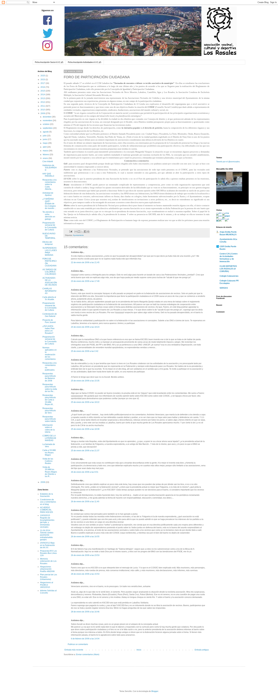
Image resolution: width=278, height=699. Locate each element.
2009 (43, 113)
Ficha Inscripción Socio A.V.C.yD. (49, 62)
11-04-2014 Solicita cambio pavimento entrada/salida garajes (46, 535)
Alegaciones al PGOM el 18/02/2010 (46, 584)
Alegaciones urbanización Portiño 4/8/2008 (47, 569)
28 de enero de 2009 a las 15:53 (85, 574)
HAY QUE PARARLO (48, 175)
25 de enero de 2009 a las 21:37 (85, 450)
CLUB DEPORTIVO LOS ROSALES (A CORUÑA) (228, 268)
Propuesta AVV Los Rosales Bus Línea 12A (48, 553)
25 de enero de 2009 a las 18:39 (85, 429)
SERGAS (224, 288)
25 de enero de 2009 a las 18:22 (85, 402)
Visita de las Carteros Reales (47, 461)
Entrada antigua (202, 650)
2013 (43, 98)
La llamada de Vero (48, 445)
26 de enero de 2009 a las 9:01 (84, 472)
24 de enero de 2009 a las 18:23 (85, 327)
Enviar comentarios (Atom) (87, 654)
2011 (43, 106)
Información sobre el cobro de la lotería (48, 428)
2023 (43, 79)
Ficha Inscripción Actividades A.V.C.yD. (85, 62)
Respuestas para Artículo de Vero (49, 410)
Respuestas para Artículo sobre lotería (49, 419)
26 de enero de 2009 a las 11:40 (85, 501)
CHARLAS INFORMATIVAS (49, 290)
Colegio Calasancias (229, 276)
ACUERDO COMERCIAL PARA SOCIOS (46, 509)
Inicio (139, 650)
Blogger (154, 691)
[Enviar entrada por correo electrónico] (71, 231)
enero (45, 158)
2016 (43, 87)
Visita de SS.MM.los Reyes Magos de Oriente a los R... (49, 472)
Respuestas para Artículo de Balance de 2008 (49, 377)
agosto (46, 132)
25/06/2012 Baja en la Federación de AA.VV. (47, 545)
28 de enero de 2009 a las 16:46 (85, 612)
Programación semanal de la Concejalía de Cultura (49, 226)
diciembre (47, 117)
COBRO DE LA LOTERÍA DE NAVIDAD (49, 438)
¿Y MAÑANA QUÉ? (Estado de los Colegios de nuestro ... (49, 203)
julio (45, 136)
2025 (43, 76)
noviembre (48, 120)
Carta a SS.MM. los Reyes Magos (49, 452)
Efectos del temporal (47, 243)
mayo (45, 143)
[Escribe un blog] (79, 231)
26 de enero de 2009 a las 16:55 (85, 536)
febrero (46, 154)
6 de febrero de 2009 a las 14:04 (85, 639)
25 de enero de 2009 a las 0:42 (84, 351)
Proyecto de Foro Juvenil (49, 321)
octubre (46, 124)
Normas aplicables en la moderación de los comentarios (49, 353)
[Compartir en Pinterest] (88, 231)
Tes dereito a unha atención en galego (48, 215)
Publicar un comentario (78, 644)
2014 (43, 94)
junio (45, 139)
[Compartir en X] (82, 231)
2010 (43, 110)
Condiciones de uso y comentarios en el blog (48, 501)
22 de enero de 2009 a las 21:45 (85, 262)
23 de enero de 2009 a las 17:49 (85, 281)
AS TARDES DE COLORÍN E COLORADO (49, 271)
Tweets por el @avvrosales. (228, 162)
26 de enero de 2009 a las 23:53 (85, 555)
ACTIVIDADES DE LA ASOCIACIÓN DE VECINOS (49, 281)
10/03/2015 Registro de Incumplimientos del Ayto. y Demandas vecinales (47, 521)
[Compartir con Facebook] (85, 231)
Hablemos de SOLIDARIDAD (49, 167)
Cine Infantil (47, 161)
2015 (43, 91)
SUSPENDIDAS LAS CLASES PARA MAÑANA (49, 251)
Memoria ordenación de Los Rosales (48, 561)
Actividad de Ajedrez (47, 194)
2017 (43, 83)
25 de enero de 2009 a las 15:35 (85, 381)
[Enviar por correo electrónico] (76, 231)
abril (45, 147)
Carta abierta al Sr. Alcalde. (49, 298)
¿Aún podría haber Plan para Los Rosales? (48, 329)
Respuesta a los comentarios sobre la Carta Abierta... (49, 184)
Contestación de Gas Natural (49, 315)
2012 (43, 102)
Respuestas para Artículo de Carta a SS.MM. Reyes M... (49, 400)
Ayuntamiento (78, 235)
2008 (43, 482)
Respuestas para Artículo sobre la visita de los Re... (49, 387)
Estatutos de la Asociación (46, 495)
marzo (46, 151)
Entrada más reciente (74, 650)
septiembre (48, 128)
